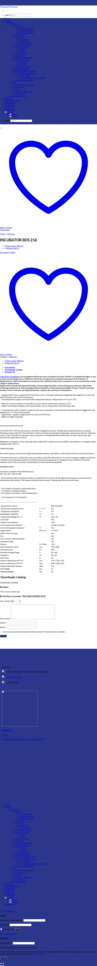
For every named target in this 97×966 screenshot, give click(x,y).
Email (3, 627)
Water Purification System (24, 73)
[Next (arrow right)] (3, 965)
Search (7, 15)
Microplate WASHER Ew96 (25, 71)
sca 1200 (22, 64)
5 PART (22, 48)
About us (9, 98)
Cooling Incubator (26, 30)
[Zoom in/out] (3, 963)
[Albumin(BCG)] (12, 248)
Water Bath (19, 37)
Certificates (10, 109)
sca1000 (22, 62)
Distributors (10, 103)
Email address (6, 943)
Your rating (5, 601)
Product (8, 21)
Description (10, 367)
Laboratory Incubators (10, 376)
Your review (5, 618)
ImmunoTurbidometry (23, 91)
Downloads (10, 105)
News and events (12, 100)
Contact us (9, 107)
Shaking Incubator (26, 33)
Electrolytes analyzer (22, 67)
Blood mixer (19, 55)
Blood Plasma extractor (23, 58)
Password (4, 925)
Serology (17, 89)
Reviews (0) (10, 372)
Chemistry (11, 234)
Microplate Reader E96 (23, 80)
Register (4, 958)
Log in (18, 929)
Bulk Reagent (19, 94)
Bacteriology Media (17, 96)
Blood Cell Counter (22, 46)
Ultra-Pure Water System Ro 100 (32, 78)
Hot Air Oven (19, 35)
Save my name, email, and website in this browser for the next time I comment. (34, 632)
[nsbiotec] (9, 6)
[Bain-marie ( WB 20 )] (14, 246)
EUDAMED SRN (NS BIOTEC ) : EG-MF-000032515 (23, 739)
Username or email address (11, 920)
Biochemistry (19, 87)
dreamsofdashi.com (8, 911)
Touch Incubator (25, 28)
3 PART (22, 51)
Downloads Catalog (13, 369)
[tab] (51, 367)
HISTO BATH (24, 42)
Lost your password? (8, 934)
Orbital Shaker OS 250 (23, 44)
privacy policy (37, 954)
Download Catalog (8, 252)
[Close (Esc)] (1, 963)
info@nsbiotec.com (13, 677)
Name (3, 623)
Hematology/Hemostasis (24, 85)
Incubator (18, 26)
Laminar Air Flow (21, 53)
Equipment (13, 24)
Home (7, 19)
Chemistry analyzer (22, 60)
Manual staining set (22, 69)
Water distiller (25, 76)
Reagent (12, 82)
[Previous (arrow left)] (1, 965)
